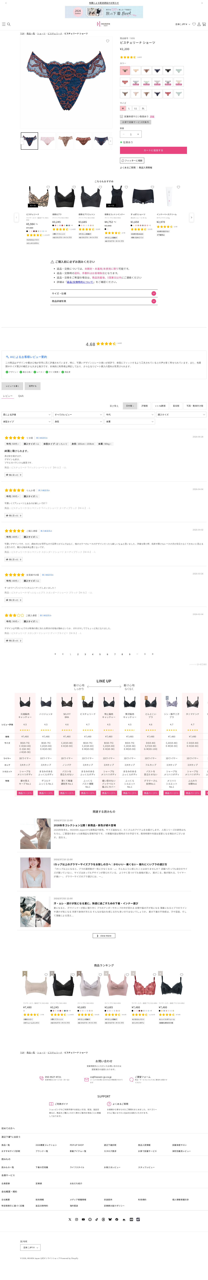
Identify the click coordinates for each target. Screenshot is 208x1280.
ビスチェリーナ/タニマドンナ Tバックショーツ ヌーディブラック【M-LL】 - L (50, 508)
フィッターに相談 (134, 160)
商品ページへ (25, 793)
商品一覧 (31, 33)
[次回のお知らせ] (202, 3)
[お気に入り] (193, 24)
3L (143, 108)
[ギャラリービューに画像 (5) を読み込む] (101, 141)
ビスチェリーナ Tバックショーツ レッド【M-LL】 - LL (39, 467)
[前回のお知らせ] (6, 3)
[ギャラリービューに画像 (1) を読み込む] (29, 141)
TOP (22, 33)
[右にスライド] (110, 141)
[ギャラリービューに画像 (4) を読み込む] (83, 141)
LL (135, 108)
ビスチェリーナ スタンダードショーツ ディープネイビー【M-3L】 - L (46, 633)
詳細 (152, 116)
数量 (122, 128)
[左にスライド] (22, 141)
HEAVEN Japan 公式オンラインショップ (43, 1258)
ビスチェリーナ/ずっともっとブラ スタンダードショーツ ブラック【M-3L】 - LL (52, 592)
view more (104, 935)
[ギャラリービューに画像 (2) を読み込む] (47, 141)
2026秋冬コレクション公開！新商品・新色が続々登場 (85, 825)
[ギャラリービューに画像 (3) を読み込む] (65, 141)
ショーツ (41, 33)
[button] (3, 24)
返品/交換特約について (80, 282)
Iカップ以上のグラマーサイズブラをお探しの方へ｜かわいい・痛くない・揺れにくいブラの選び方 (110, 864)
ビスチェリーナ (55, 33)
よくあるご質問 (128, 167)
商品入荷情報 (145, 167)
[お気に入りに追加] (108, 40)
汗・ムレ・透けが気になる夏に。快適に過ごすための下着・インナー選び (96, 903)
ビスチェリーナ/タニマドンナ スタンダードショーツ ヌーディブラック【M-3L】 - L (53, 552)
